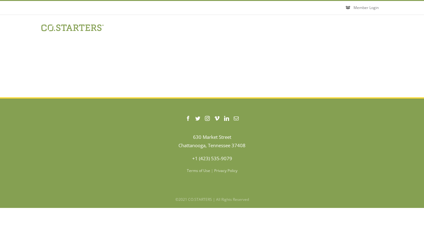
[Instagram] (207, 118)
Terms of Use (198, 170)
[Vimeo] (216, 118)
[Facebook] (188, 118)
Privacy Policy (225, 170)
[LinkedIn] (226, 118)
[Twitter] (197, 118)
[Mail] (236, 118)
